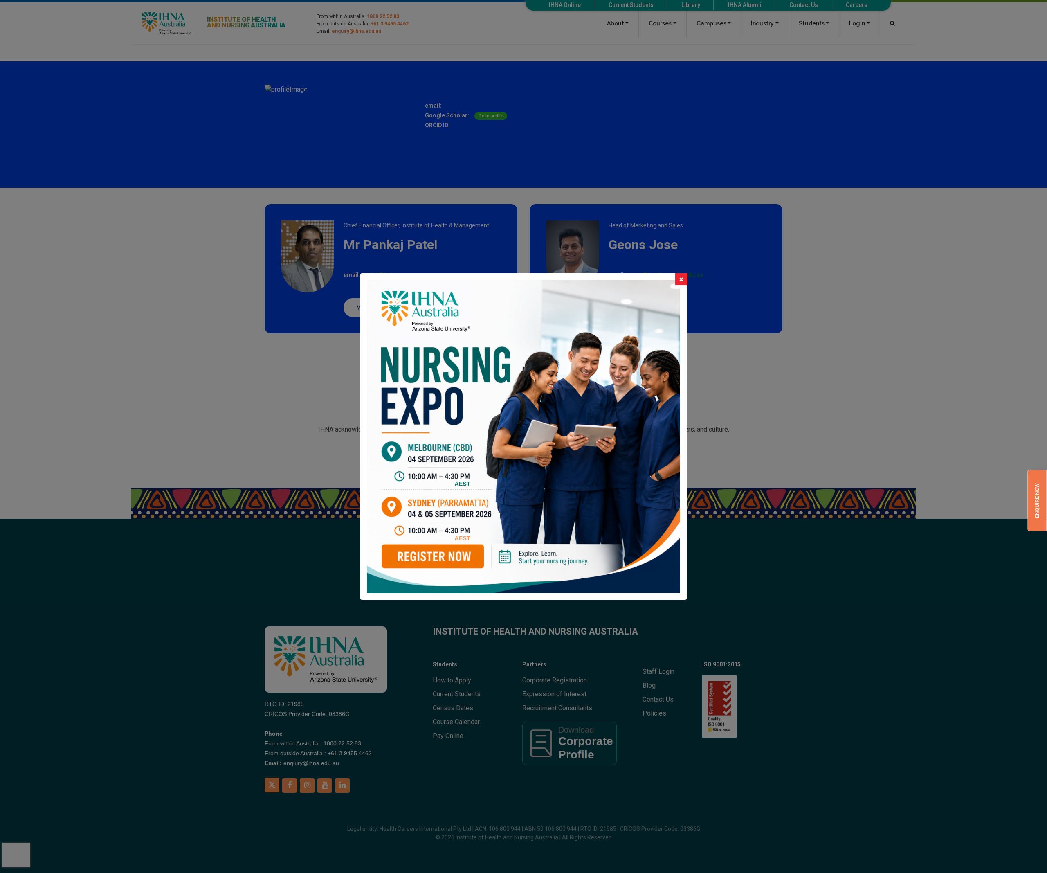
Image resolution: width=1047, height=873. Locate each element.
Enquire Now (1037, 500)
